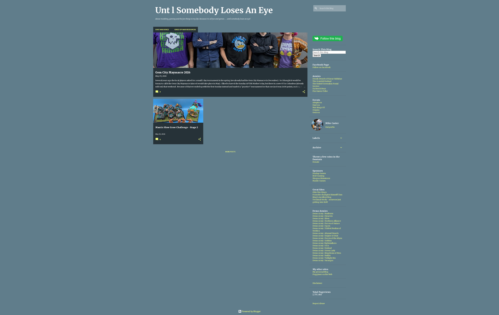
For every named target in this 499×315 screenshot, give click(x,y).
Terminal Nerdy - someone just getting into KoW (327, 200)
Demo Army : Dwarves (323, 216)
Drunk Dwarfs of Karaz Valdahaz (327, 79)
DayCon (316, 105)
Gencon (316, 112)
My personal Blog (320, 272)
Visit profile (330, 127)
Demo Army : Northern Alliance (327, 221)
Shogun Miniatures (321, 178)
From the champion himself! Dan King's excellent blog (327, 195)
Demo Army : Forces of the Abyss (327, 238)
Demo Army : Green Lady (324, 250)
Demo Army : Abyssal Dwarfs (326, 233)
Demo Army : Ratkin (322, 255)
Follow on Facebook (322, 67)
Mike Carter (332, 123)
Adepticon (317, 102)
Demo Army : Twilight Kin (324, 258)
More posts (230, 152)
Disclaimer (317, 283)
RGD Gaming (318, 176)
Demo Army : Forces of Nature (326, 223)
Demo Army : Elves (321, 218)
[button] (303, 92)
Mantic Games (319, 181)
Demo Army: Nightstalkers (324, 243)
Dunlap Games (319, 173)
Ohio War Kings (162, 29)
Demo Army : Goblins (322, 240)
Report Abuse (319, 303)
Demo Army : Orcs (321, 245)
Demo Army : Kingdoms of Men (327, 253)
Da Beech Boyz (319, 88)
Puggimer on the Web (322, 274)
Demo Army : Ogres (321, 226)
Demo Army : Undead (322, 248)
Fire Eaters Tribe (320, 91)
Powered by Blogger (251, 311)
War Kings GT (319, 107)
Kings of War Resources (185, 29)
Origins (316, 110)
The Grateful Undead (322, 81)
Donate (316, 162)
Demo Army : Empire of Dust (325, 236)
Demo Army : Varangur (323, 260)
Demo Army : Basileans (323, 213)
